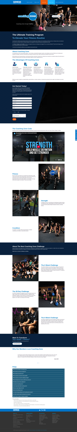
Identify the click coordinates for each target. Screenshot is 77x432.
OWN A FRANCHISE (59, 2)
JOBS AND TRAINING (16, 421)
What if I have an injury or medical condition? (20, 396)
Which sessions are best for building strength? (21, 377)
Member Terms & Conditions (42, 430)
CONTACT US (15, 425)
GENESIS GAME (54, 421)
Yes (15, 112)
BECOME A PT (15, 418)
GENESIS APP (54, 422)
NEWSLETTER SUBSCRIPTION (18, 424)
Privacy (30, 430)
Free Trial (51, 2)
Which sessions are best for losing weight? (20, 375)
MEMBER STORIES (55, 420)
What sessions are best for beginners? (19, 371)
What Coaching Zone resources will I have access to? (22, 379)
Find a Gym (36, 2)
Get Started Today (56, 16)
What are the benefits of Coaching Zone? (20, 369)
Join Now (44, 2)
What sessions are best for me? (18, 373)
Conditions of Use (35, 430)
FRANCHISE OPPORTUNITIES (17, 417)
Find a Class (29, 2)
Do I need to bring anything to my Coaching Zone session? (23, 392)
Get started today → (17, 343)
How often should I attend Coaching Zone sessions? (22, 394)
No (18, 112)
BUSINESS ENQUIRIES (16, 422)
